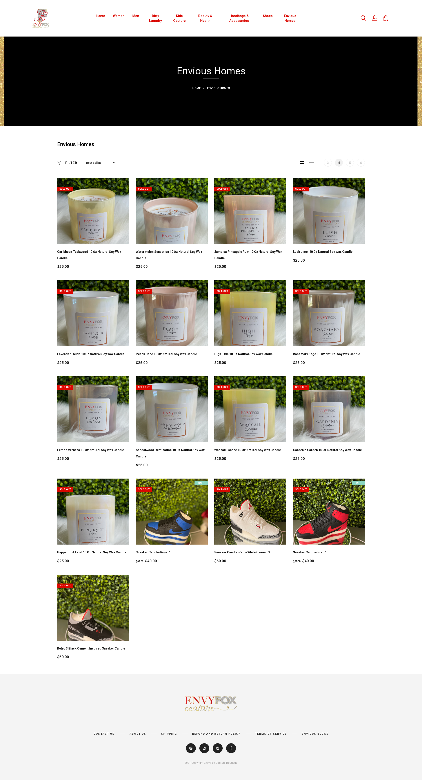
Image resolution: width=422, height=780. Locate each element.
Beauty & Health (205, 18)
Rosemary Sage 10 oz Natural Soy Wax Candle (326, 354)
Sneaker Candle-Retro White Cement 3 (242, 552)
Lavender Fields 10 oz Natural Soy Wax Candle (90, 354)
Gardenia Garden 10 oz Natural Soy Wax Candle (327, 450)
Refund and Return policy (216, 733)
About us (137, 733)
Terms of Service (271, 733)
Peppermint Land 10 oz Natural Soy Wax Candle (91, 552)
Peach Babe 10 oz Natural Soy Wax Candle (166, 354)
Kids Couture (179, 18)
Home (100, 16)
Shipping (169, 733)
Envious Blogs (315, 733)
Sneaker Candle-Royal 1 (153, 552)
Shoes (268, 16)
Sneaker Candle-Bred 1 (310, 552)
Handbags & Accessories (239, 18)
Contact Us (104, 733)
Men (135, 16)
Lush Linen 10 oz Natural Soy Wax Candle (323, 251)
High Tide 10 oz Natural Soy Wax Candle (243, 354)
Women (118, 16)
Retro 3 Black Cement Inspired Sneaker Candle (91, 648)
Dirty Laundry (155, 18)
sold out (65, 188)
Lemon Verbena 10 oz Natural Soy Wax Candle (90, 450)
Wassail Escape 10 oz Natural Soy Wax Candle (247, 450)
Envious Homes (290, 18)
